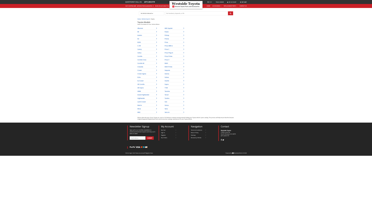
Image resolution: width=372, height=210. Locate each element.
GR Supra (140, 88)
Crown (139, 70)
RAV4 (166, 63)
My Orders (164, 138)
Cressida (140, 67)
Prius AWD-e (169, 46)
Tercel (167, 95)
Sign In (163, 132)
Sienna (167, 74)
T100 (166, 88)
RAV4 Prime (168, 67)
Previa (167, 39)
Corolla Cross (141, 60)
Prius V (167, 60)
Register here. (149, 153)
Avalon (139, 35)
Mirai (139, 109)
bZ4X (139, 42)
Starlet (167, 81)
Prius (166, 42)
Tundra (167, 98)
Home (139, 19)
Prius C (167, 49)
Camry (139, 49)
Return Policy (195, 132)
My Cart (163, 130)
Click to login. (128, 153)
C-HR (139, 46)
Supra (167, 84)
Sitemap (193, 135)
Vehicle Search (146, 19)
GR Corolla (140, 84)
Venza (167, 105)
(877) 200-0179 (225, 136)
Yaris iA (167, 112)
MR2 (138, 112)
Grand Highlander (143, 95)
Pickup (167, 35)
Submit (149, 138)
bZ (138, 39)
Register (163, 135)
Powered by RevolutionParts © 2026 (236, 153)
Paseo (167, 32)
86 (138, 32)
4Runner (140, 28)
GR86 (139, 91)
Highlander (141, 98)
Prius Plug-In (169, 53)
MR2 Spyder (169, 28)
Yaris (166, 109)
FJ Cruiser (140, 81)
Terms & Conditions (196, 130)
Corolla (139, 56)
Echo (139, 77)
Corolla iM (140, 63)
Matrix (139, 105)
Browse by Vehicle (196, 138)
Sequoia (167, 70)
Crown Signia (141, 74)
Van (166, 102)
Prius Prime (168, 56)
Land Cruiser (141, 102)
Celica (139, 53)
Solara (167, 77)
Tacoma (167, 91)
